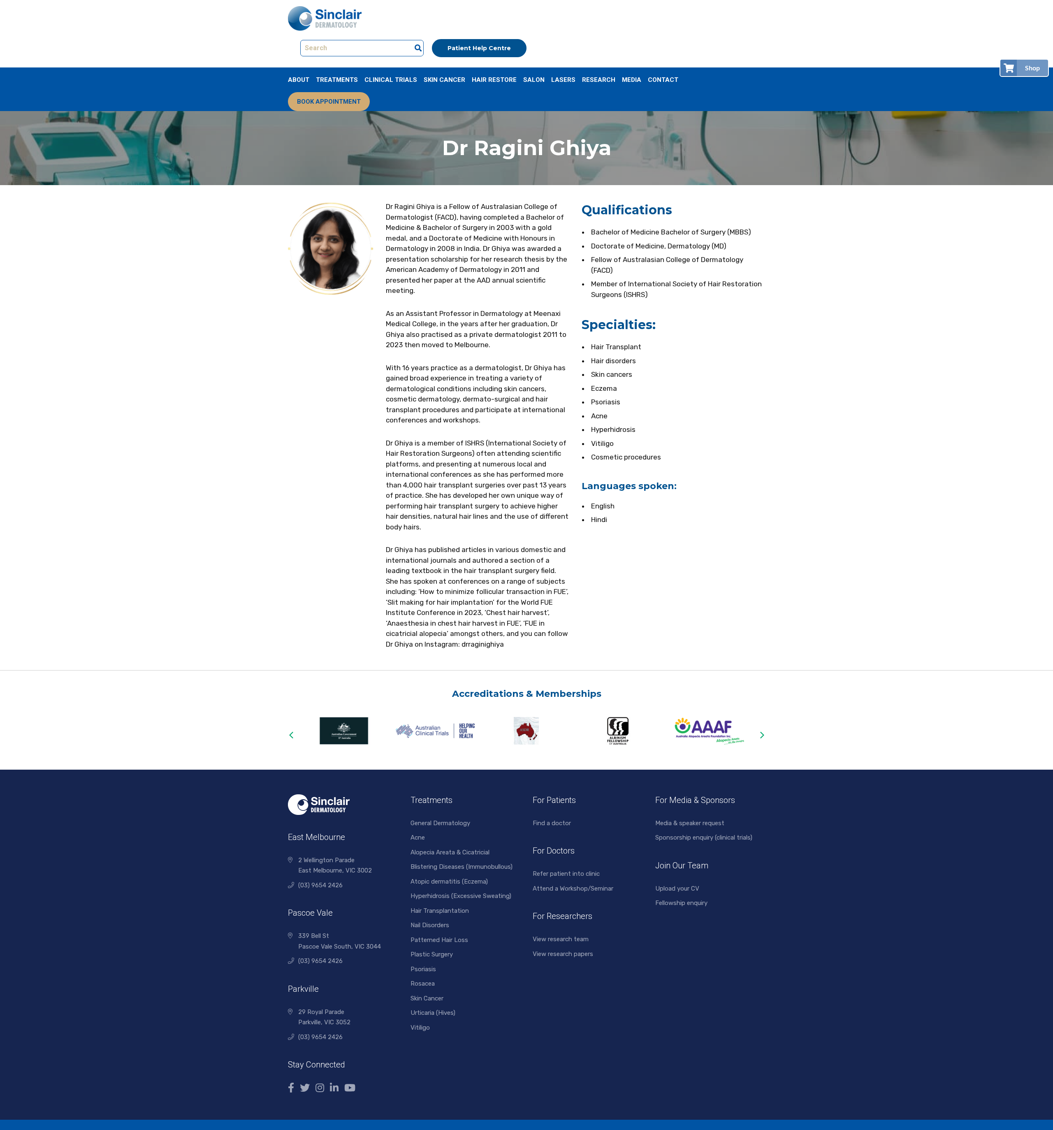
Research (598, 80)
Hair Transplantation (440, 910)
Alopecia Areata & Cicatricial (450, 852)
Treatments (337, 80)
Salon (534, 80)
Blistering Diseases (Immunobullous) (462, 866)
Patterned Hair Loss (439, 940)
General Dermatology (440, 823)
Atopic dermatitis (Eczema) (449, 881)
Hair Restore (494, 80)
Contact (663, 80)
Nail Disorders (430, 925)
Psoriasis (423, 969)
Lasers (563, 80)
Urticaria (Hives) (433, 1012)
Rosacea (423, 983)
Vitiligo (420, 1027)
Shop (1032, 68)
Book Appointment (329, 101)
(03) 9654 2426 (320, 885)
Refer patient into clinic (566, 873)
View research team (561, 939)
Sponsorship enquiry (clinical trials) (703, 837)
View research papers (563, 954)
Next (762, 735)
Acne (418, 837)
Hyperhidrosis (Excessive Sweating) (461, 896)
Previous (291, 735)
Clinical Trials (390, 80)
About (298, 80)
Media (631, 80)
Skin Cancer (444, 80)
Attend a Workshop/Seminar (573, 888)
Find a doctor (552, 823)
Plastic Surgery (432, 954)
